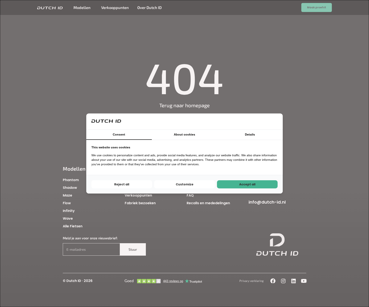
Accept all (247, 184)
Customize (184, 184)
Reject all (121, 184)
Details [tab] (250, 134)
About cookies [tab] (184, 134)
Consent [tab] (119, 134)
